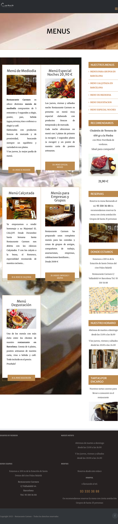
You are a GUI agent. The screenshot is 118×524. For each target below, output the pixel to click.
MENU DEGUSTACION (101, 102)
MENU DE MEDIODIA (100, 95)
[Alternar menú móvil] (116, 8)
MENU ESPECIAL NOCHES (103, 109)
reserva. (89, 477)
